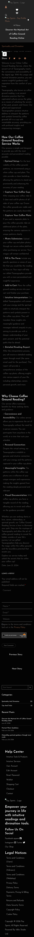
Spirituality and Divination (13, 46)
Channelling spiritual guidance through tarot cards (16, 736)
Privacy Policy (19, 627)
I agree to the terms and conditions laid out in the (16, 625)
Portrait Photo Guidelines (10, 728)
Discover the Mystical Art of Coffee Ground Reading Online (16, 720)
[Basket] (17, 13)
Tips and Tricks (17, 705)
